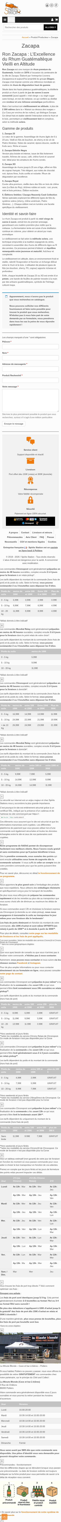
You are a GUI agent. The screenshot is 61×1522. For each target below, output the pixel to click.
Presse (50, 537)
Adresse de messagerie (14, 364)
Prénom (6, 341)
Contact (25, 532)
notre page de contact (11, 973)
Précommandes (15, 537)
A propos (13, 532)
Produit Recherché (12, 375)
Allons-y (50, 27)
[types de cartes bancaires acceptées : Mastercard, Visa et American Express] (31, 519)
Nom (5, 353)
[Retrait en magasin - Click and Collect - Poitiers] (37, 523)
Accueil (25, 37)
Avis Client (31, 537)
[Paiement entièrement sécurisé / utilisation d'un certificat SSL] (18, 519)
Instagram (35, 963)
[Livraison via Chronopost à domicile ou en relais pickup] (28, 523)
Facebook (22, 963)
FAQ (42, 537)
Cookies (52, 542)
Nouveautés (11, 542)
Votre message (10, 386)
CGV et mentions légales (32, 542)
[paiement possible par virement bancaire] (43, 519)
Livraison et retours (42, 532)
